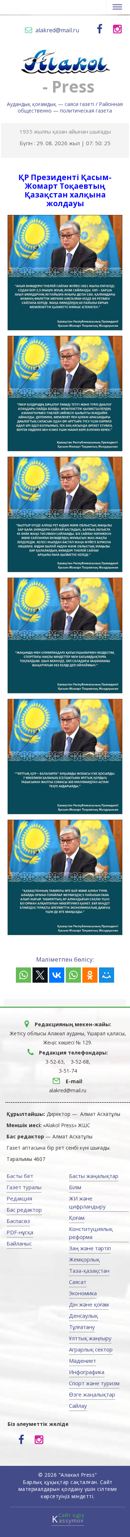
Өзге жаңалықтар (92, 1394)
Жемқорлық (84, 1259)
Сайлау (78, 1405)
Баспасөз (18, 1220)
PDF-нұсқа (19, 1232)
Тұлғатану (82, 1326)
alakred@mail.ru (57, 30)
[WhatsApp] (23, 975)
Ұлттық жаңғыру (90, 1338)
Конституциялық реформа (91, 1232)
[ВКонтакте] (56, 975)
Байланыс (19, 1243)
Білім (75, 1187)
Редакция (19, 1198)
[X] (40, 975)
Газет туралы (24, 1187)
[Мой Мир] (106, 975)
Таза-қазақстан (89, 1270)
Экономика (83, 1293)
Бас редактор (24, 1209)
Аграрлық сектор (91, 1349)
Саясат (77, 1281)
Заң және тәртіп (90, 1248)
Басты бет (19, 1175)
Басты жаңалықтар (93, 1175)
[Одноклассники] (90, 975)
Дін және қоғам (89, 1304)
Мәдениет (82, 1360)
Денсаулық (83, 1315)
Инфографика (86, 1371)
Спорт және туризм (94, 1383)
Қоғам (76, 1217)
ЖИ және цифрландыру (87, 1202)
